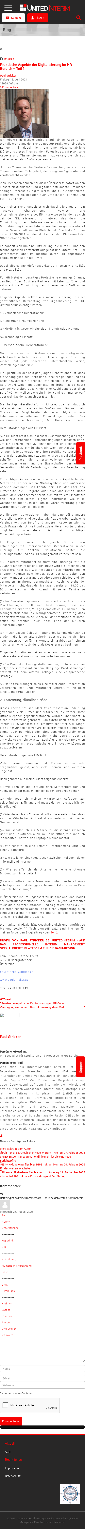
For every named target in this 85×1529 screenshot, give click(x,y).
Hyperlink (8, 1240)
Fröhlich (7, 1303)
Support (81, 1067)
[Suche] (78, 17)
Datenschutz (13, 1476)
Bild (4, 1246)
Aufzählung (9, 1259)
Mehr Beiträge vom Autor (15, 1149)
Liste (5, 1272)
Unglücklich (9, 1328)
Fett (4, 1215)
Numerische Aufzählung (17, 1265)
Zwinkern (7, 1335)
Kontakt (16, 17)
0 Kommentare (9, 87)
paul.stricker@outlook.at (17, 972)
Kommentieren (11, 1421)
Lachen (6, 1309)
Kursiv (6, 1221)
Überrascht (8, 1316)
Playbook (81, 453)
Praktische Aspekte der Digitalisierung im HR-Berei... (33, 1003)
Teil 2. (55, 932)
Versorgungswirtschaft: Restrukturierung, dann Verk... (33, 1007)
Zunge (6, 1322)
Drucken (9, 59)
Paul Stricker (8, 75)
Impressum (12, 1468)
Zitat (5, 1284)
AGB (7, 1452)
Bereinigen (8, 1290)
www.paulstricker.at (14, 979)
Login (40, 17)
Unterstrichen (10, 1227)
